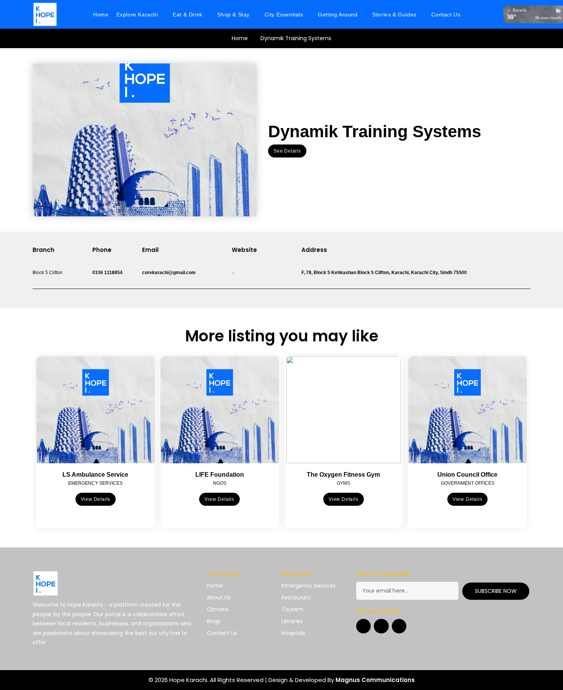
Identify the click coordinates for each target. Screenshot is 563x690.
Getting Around (337, 14)
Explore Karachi (137, 14)
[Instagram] (381, 626)
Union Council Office (467, 474)
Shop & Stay (233, 14)
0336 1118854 (107, 272)
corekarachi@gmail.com (169, 272)
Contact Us (445, 14)
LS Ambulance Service (95, 474)
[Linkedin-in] (399, 626)
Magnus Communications (375, 680)
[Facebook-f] (363, 626)
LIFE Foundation (219, 474)
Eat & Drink (188, 14)
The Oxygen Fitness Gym (343, 474)
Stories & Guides (394, 14)
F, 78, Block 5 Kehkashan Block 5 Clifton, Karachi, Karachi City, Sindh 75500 (384, 272)
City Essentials (284, 14)
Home (100, 14)
